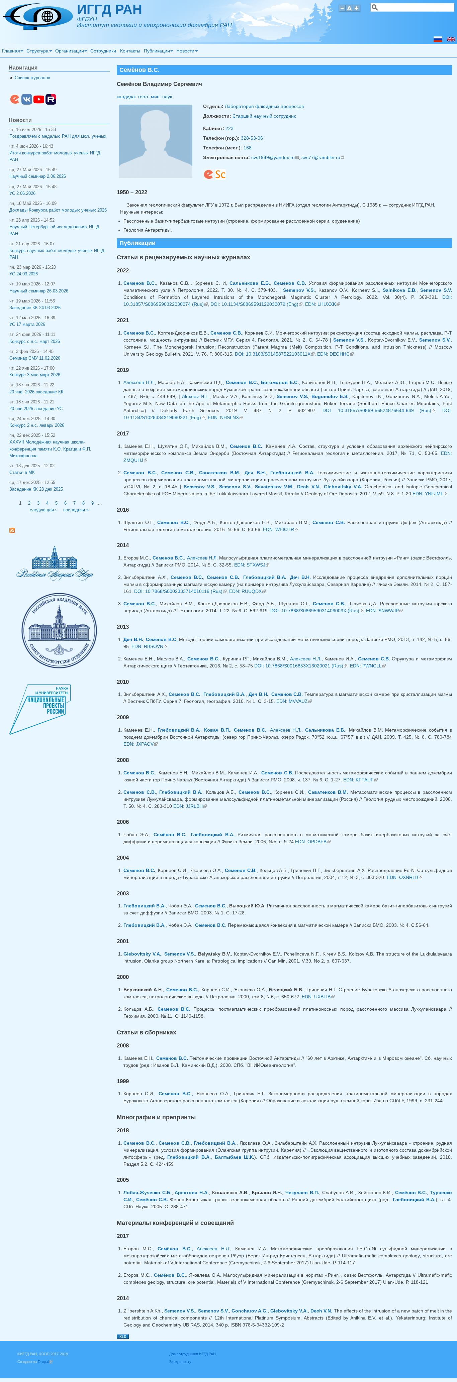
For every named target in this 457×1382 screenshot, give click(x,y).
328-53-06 (252, 138)
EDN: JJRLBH (190, 806)
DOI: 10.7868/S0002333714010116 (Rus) (180, 591)
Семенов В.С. (139, 283)
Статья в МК (22, 472)
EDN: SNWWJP (384, 610)
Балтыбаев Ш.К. (235, 1157)
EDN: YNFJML (430, 493)
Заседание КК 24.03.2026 (35, 307)
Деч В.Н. (255, 472)
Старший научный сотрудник (264, 116)
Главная (10, 51)
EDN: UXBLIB (318, 996)
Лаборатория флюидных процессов (264, 106)
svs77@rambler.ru (322, 157)
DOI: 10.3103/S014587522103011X (274, 354)
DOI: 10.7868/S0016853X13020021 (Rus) (300, 665)
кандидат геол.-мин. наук (144, 96)
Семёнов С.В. (152, 1199)
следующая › (43, 510)
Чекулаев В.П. (302, 1192)
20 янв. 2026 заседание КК (36, 392)
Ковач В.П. (217, 730)
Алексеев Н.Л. (139, 382)
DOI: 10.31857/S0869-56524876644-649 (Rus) (379, 410)
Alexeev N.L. (195, 396)
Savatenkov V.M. (274, 486)
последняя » (76, 510)
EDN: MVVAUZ (294, 701)
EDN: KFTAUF (360, 779)
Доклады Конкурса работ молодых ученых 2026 (58, 210)
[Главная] (38, 28)
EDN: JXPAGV (140, 744)
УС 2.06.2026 (22, 193)
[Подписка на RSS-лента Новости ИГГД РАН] (14, 531)
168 (248, 147)
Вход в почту (180, 1362)
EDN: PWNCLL (368, 665)
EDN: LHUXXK (322, 304)
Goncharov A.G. (250, 1310)
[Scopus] (220, 178)
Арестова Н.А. (192, 1192)
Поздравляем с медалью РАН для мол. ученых (57, 136)
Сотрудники (103, 50)
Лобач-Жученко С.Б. (147, 1192)
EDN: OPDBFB (313, 841)
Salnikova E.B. (400, 290)
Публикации (156, 51)
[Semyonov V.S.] (451, 40)
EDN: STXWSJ (251, 565)
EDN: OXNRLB (404, 877)
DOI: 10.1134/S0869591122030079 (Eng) (256, 304)
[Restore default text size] (349, 11)
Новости (185, 51)
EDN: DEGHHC (335, 354)
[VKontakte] (26, 103)
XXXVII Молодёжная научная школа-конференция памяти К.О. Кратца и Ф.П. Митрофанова (50, 449)
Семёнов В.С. (170, 834)
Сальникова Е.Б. (250, 283)
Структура (37, 51)
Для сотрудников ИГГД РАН (192, 1354)
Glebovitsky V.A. (343, 486)
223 (229, 128)
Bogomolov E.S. (330, 396)
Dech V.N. (308, 486)
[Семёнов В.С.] (438, 40)
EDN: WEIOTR (280, 529)
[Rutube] (50, 103)
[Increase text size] (357, 11)
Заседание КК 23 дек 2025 (36, 489)
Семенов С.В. (290, 283)
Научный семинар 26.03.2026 (38, 291)
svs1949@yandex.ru (275, 157)
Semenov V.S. (299, 290)
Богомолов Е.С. (280, 382)
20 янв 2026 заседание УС (36, 408)
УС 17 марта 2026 (27, 324)
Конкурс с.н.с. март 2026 (34, 341)
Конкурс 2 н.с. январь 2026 (36, 425)
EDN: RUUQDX (247, 591)
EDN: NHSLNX (225, 417)
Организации (68, 51)
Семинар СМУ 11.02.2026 (34, 358)
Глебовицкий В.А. (292, 472)
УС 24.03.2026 (23, 274)
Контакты (130, 50)
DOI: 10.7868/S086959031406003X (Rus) (316, 610)
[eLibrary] (208, 178)
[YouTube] (38, 103)
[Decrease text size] (342, 11)
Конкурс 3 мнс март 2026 (34, 375)
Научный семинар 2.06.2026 (37, 176)
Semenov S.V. (436, 290)
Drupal (45, 1362)
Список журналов (32, 78)
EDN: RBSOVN (149, 646)
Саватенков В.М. (219, 472)
